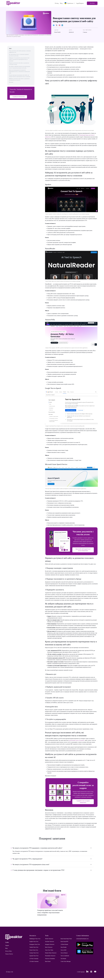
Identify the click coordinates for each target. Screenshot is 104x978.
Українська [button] (70, 3)
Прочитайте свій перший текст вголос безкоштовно (83, 549)
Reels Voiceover (48, 947)
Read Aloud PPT (64, 941)
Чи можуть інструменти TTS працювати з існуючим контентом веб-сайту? (37, 848)
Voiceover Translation (50, 958)
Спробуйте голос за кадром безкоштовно (83, 801)
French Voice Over (34, 950)
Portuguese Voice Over (35, 944)
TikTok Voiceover (49, 938)
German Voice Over (34, 952)
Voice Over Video (49, 950)
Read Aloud (47, 961)
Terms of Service (9, 954)
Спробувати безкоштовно (19, 96)
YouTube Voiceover (49, 941)
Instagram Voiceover (49, 944)
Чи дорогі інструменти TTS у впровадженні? (27, 859)
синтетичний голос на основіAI (76, 740)
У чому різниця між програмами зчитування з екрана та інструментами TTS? (38, 870)
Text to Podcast (64, 952)
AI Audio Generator (34, 961)
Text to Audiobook (65, 955)
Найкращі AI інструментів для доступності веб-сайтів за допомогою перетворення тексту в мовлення (19, 59)
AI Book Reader (64, 944)
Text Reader (63, 958)
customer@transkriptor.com (82, 938)
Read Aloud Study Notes (66, 938)
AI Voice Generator (34, 958)
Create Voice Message (66, 961)
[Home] (13, 3)
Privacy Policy (8, 951)
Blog (61, 3)
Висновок (11, 82)
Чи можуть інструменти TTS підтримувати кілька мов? (31, 864)
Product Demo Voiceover (50, 952)
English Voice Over (34, 941)
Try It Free (92, 3)
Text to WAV (64, 950)
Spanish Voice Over (34, 955)
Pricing (57, 3)
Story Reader (64, 947)
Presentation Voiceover (50, 955)
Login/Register (80, 3)
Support (7, 945)
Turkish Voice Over (34, 947)
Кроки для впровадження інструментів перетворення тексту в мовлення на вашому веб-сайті (19, 72)
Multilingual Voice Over (35, 938)
